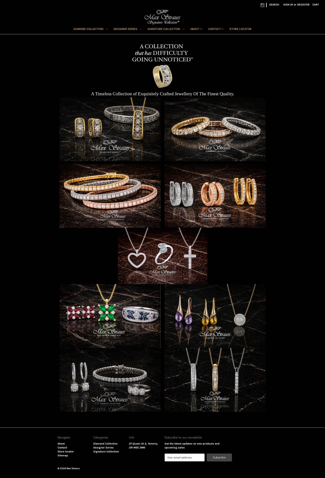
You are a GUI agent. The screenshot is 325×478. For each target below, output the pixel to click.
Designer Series (126, 29)
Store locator (240, 29)
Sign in (288, 4)
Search (274, 4)
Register (303, 4)
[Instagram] (262, 5)
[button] (110, 129)
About (195, 29)
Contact (215, 29)
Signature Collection (164, 29)
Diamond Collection (89, 29)
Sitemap (63, 455)
